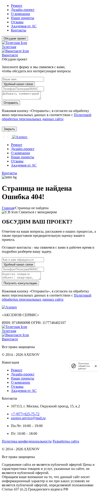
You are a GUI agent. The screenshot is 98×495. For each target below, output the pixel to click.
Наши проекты (22, 157)
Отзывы (17, 161)
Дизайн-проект (22, 149)
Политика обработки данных (84, 366)
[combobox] (49, 84)
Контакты (9, 173)
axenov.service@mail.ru (28, 418)
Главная (8, 208)
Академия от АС (24, 165)
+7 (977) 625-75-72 (25, 414)
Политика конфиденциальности (27, 441)
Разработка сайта (66, 441)
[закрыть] (96, 366)
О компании (20, 153)
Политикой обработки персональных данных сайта (46, 117)
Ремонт (16, 145)
